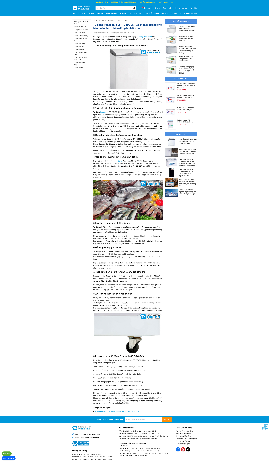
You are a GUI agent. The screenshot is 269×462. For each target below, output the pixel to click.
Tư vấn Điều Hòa (79, 33)
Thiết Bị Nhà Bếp (135, 13)
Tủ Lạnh (91, 13)
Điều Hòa (81, 13)
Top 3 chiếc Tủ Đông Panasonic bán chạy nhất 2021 (186, 38)
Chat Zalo (6, 453)
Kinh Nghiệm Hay (180, 8)
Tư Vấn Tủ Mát (79, 49)
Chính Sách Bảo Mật (183, 441)
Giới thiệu (193, 8)
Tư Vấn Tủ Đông (79, 44)
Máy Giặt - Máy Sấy (80, 27)
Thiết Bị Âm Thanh (152, 13)
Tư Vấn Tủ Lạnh (79, 46)
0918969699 (113, 2)
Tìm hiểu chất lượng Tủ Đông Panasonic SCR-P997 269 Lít (187, 59)
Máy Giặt (99, 13)
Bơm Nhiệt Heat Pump (188, 13)
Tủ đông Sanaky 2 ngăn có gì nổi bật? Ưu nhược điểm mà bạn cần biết (187, 151)
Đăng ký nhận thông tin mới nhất (110, 419)
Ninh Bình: (142, 2)
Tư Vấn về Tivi (78, 67)
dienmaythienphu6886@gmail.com (89, 454)
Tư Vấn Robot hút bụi (81, 36)
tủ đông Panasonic (144, 37)
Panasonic (104, 112)
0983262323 (131, 2)
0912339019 (150, 2)
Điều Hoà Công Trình (169, 13)
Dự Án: (161, 2)
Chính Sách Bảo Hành (183, 436)
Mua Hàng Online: (102, 2)
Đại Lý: (123, 2)
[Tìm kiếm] (134, 8)
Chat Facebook (8, 458)
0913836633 (107, 457)
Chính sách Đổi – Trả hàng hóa (186, 438)
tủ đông (119, 161)
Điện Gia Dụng (111, 13)
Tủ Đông (123, 13)
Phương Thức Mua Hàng (184, 431)
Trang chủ (96, 20)
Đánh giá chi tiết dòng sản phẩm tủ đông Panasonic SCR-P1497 (187, 28)
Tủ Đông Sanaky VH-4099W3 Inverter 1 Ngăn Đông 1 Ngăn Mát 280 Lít (186, 85)
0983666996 (168, 2)
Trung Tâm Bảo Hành (81, 30)
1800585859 (95, 438)
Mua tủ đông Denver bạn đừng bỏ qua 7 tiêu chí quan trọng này (188, 141)
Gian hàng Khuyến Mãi (163, 8)
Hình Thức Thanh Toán (183, 433)
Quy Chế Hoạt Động (183, 444)
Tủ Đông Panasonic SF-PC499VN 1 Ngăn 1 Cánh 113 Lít (117, 411)
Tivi (73, 13)
